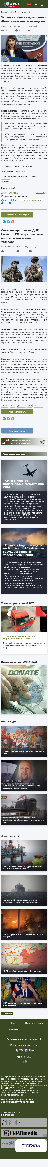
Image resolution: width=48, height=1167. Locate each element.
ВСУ (12, 406)
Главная (5, 12)
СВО (30, 406)
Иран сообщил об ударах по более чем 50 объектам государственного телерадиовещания (23, 550)
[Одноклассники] (12, 221)
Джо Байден (7, 171)
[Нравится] (2, 203)
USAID (17, 166)
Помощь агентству (34, 1023)
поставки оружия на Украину (15, 176)
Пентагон (20, 171)
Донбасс (21, 406)
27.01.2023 (11, 26)
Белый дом (28, 166)
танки (33, 176)
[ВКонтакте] (4, 221)
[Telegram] (8, 221)
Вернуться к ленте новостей (24, 1039)
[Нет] (10, 203)
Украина (5, 181)
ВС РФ (5, 406)
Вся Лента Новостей (20, 12)
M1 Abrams (6, 166)
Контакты (13, 1029)
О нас (13, 1023)
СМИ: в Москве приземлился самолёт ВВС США (23, 484)
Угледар (38, 406)
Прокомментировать (31, 200)
